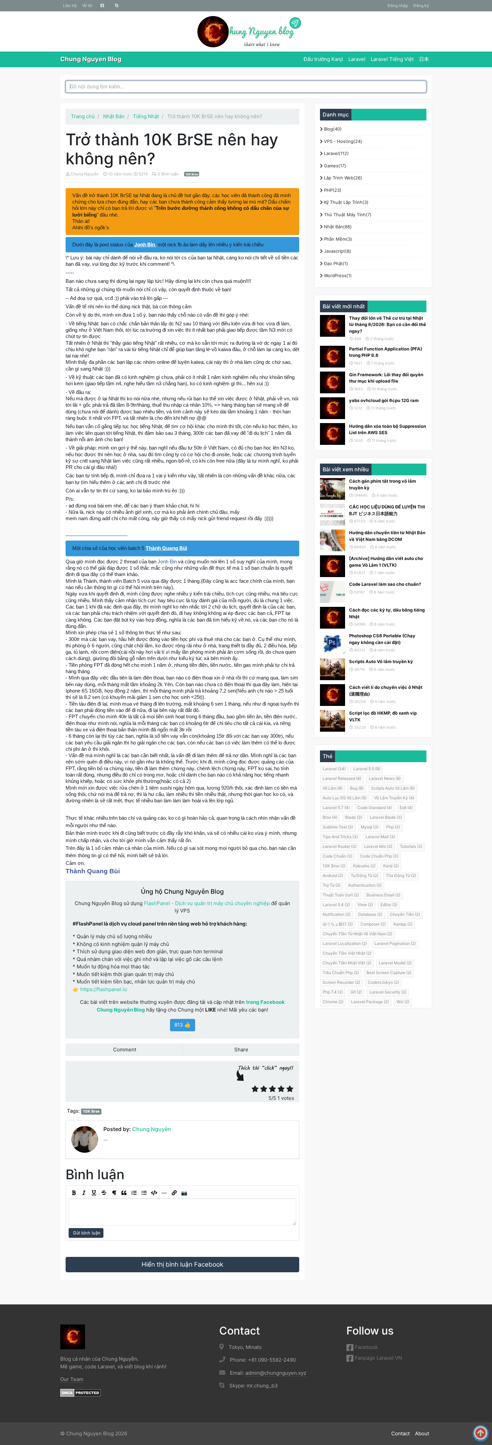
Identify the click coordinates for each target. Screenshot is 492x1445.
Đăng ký (421, 5)
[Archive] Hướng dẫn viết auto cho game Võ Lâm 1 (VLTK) (386, 562)
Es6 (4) (406, 807)
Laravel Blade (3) (386, 817)
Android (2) (333, 875)
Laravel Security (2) (388, 991)
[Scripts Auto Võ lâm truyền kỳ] (332, 669)
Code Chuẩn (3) (337, 856)
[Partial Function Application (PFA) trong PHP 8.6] (332, 357)
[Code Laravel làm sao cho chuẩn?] (332, 592)
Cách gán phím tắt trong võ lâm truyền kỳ (382, 484)
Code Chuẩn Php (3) (379, 856)
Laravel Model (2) (395, 962)
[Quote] (124, 1193)
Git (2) (356, 991)
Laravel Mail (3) (380, 836)
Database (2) (370, 914)
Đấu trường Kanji (323, 59)
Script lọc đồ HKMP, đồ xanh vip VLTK (383, 716)
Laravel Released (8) (342, 778)
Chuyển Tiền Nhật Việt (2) (347, 962)
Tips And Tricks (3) (340, 836)
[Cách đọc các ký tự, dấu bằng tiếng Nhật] (332, 618)
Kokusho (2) (364, 865)
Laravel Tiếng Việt (392, 59)
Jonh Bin (167, 561)
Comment (124, 1049)
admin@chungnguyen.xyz (275, 1373)
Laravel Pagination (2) (395, 943)
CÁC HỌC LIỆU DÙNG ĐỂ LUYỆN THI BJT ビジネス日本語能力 (387, 510)
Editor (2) (389, 904)
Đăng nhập (398, 5)
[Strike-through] (104, 1193)
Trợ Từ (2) (331, 885)
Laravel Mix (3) (378, 846)
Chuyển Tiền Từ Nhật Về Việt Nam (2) (357, 933)
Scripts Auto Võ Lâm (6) (393, 788)
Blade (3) (353, 817)
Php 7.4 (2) (333, 991)
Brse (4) (330, 817)
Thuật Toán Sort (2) (341, 894)
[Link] (174, 1193)
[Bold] (74, 1193)
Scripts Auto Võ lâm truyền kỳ (381, 661)
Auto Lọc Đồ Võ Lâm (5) (344, 797)
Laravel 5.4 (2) (336, 904)
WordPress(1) (337, 275)
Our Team (71, 1379)
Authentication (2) (365, 885)
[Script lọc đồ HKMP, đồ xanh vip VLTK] (332, 721)
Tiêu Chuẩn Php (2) (341, 972)
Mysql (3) (370, 826)
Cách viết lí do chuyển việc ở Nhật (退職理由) (385, 691)
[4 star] (281, 1088)
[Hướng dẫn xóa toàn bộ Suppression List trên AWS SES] (332, 434)
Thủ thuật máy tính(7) (347, 214)
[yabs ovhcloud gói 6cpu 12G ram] (332, 408)
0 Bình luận (169, 173)
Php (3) (393, 826)
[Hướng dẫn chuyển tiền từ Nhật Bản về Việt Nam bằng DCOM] (332, 540)
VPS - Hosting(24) (342, 141)
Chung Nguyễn (85, 173)
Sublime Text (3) (338, 826)
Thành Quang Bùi (93, 871)
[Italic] (84, 1193)
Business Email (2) (383, 894)
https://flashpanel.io (103, 989)
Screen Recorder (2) (341, 982)
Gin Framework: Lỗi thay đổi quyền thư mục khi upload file (386, 378)
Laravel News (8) (385, 778)
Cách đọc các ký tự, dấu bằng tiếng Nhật (387, 613)
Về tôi (87, 5)
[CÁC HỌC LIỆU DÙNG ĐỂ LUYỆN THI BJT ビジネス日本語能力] (332, 515)
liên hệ (70, 5)
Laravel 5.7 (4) (336, 807)
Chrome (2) (333, 1001)
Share (240, 1049)
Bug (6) (356, 788)
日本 (424, 59)
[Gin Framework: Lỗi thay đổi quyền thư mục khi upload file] (332, 382)
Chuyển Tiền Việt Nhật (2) (347, 953)
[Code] (154, 1193)
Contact (400, 1433)
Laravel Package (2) (370, 1001)
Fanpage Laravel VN (377, 1358)
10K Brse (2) (334, 865)
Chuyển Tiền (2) (405, 914)
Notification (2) (336, 914)
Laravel (356, 59)
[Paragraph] (114, 1193)
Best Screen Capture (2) (388, 972)
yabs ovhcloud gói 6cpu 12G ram (384, 400)
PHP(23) (332, 190)
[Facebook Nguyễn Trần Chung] (102, 5)
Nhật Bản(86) (337, 226)
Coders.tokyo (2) (383, 982)
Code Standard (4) (374, 807)
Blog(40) (332, 129)
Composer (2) (373, 924)
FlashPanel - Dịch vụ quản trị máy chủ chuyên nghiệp (207, 903)
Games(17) (334, 165)
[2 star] (263, 1088)
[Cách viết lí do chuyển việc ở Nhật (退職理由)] (332, 695)
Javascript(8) (337, 251)
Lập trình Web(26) (342, 177)
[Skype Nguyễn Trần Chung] (116, 5)
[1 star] (255, 1088)
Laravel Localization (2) (345, 943)
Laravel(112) (336, 153)
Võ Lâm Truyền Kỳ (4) (394, 797)
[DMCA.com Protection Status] (80, 1392)
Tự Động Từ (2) (364, 875)
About (422, 1433)
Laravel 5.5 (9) (366, 768)
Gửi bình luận (86, 1232)
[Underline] (94, 1193)
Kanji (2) (391, 865)
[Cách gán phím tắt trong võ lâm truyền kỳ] (332, 489)
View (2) (365, 904)
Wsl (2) (403, 1001)
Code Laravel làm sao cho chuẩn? (385, 584)
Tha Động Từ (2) (401, 875)
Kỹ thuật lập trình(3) (345, 202)
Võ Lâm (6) (332, 788)
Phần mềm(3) (337, 239)
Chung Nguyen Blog (90, 59)
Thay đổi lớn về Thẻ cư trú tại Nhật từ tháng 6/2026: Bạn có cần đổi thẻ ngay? (387, 324)
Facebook (365, 1347)
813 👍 (182, 1025)
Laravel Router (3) (339, 846)
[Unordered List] (144, 1193)
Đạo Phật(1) (335, 263)
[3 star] (272, 1088)
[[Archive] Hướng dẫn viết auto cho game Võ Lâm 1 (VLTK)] (332, 566)
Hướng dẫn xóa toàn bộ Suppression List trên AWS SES (387, 429)
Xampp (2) (402, 924)
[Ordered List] (134, 1193)
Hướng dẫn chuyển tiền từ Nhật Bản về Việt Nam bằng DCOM (387, 536)
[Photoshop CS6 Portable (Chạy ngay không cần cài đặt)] (332, 643)
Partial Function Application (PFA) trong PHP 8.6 (385, 352)
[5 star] (289, 1088)
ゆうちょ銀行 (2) (338, 924)
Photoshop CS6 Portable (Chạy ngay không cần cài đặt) (382, 639)
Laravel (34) (334, 768)
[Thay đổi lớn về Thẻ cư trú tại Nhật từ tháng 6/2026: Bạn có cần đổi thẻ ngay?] (332, 326)
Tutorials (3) (411, 846)
